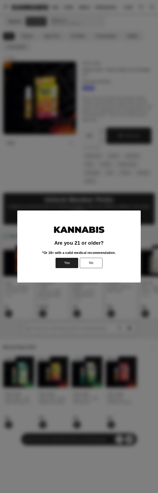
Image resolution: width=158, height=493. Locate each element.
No (91, 263)
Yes (67, 263)
